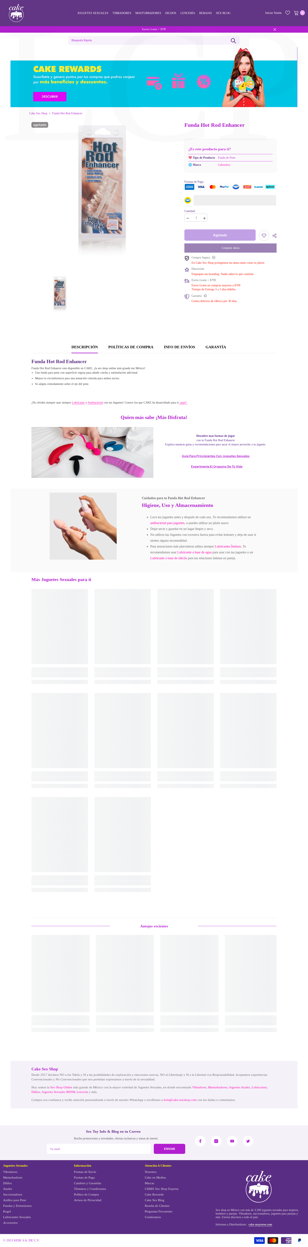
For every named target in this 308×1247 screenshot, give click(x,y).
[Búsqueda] (233, 40)
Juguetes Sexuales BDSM (58, 1092)
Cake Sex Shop (38, 113)
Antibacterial (95, 402)
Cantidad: (190, 211)
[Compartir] (273, 236)
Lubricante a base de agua (194, 552)
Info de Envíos (179, 347)
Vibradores (199, 1087)
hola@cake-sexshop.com (180, 1100)
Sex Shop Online (61, 1087)
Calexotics (224, 164)
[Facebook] (200, 1141)
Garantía (216, 347)
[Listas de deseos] (287, 12)
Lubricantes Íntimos (228, 546)
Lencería (82, 1092)
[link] (83, 526)
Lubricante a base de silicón (168, 558)
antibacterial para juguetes (167, 523)
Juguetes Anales (239, 1087)
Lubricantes (259, 1087)
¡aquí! (184, 402)
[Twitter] (248, 1141)
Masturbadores (217, 1087)
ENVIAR (169, 1149)
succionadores (261, 1213)
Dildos (35, 1092)
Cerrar (275, 29)
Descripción (84, 347)
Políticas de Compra (130, 347)
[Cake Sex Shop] (154, 77)
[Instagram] (216, 1141)
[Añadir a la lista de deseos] (264, 235)
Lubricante (78, 402)
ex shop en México (228, 1210)
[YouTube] (232, 1141)
